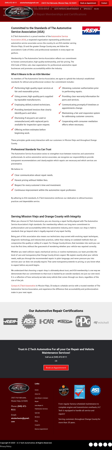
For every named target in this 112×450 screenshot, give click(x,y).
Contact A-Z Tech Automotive (23, 285)
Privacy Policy (5, 446)
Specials (88, 9)
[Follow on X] (96, 445)
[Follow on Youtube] (100, 445)
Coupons (7, 15)
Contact (104, 3)
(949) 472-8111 (60, 357)
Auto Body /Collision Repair (36, 9)
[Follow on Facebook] (91, 445)
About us (15, 9)
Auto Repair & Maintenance (66, 9)
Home (5, 9)
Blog (96, 9)
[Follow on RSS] (110, 445)
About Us (37, 394)
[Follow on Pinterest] (105, 445)
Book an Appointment (88, 3)
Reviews (37, 417)
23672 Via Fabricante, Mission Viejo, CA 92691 (59, 3)
